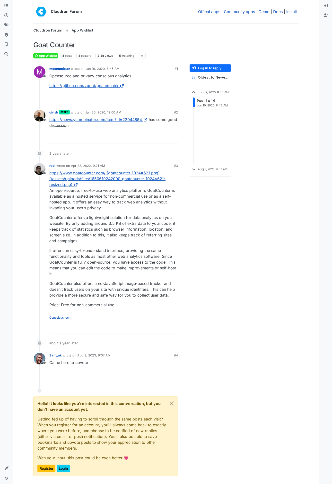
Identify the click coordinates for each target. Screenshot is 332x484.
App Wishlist (47, 55)
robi (52, 166)
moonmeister (59, 69)
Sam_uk (55, 355)
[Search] (6, 54)
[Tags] (6, 25)
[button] (6, 468)
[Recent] (6, 15)
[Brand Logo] (41, 11)
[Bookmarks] (6, 44)
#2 (176, 112)
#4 (176, 355)
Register (46, 468)
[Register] (325, 15)
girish (53, 112)
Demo (264, 11)
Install (291, 11)
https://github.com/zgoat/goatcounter (84, 85)
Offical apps (209, 11)
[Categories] (6, 6)
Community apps (239, 11)
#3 (176, 166)
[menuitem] (325, 6)
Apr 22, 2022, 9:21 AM (88, 166)
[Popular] (6, 35)
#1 (176, 69)
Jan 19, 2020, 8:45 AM (103, 69)
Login (63, 468)
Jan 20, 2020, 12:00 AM (103, 112)
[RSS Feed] (142, 55)
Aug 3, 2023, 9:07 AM (94, 355)
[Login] (325, 6)
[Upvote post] (166, 98)
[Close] (172, 403)
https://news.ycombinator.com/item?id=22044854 (95, 119)
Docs (278, 11)
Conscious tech (59, 317)
